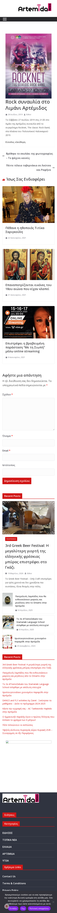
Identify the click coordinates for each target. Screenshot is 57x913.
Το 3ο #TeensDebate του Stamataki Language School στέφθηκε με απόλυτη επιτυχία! (32, 622)
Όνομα (7, 436)
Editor (28, 114)
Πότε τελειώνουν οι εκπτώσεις (17, 724)
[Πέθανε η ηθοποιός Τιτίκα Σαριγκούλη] (28, 188)
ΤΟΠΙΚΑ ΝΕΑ (9, 840)
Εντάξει (13, 908)
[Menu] (4, 19)
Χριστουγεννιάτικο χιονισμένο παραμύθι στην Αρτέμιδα (30, 640)
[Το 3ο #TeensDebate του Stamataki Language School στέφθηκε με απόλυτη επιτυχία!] (8, 624)
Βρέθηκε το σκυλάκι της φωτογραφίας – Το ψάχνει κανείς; (29, 156)
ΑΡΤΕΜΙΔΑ (8, 853)
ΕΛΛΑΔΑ (7, 847)
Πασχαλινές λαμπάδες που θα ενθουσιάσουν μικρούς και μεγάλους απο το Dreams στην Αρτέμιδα (31, 601)
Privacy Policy (10, 890)
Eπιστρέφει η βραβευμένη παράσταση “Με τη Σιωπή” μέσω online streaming (25, 347)
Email (6, 450)
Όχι (23, 908)
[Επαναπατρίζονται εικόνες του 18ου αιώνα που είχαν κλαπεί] (28, 251)
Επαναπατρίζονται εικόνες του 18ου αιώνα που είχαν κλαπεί (28, 287)
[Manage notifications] (6, 906)
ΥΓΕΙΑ (5, 860)
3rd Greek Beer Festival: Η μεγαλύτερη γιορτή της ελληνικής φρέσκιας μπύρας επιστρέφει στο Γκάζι (27, 556)
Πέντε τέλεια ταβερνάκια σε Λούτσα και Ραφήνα (28, 167)
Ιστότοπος (8, 465)
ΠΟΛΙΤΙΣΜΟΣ (11, 539)
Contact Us (9, 876)
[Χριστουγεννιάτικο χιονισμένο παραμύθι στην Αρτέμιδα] (7, 642)
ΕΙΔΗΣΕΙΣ (7, 833)
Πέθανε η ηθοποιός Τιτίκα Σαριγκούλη (24, 230)
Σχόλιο (7, 394)
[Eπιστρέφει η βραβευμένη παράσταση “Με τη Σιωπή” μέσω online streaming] (28, 308)
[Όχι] (53, 901)
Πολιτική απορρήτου (39, 908)
